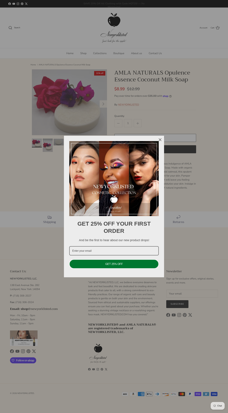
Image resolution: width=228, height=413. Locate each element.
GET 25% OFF (114, 264)
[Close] (160, 140)
